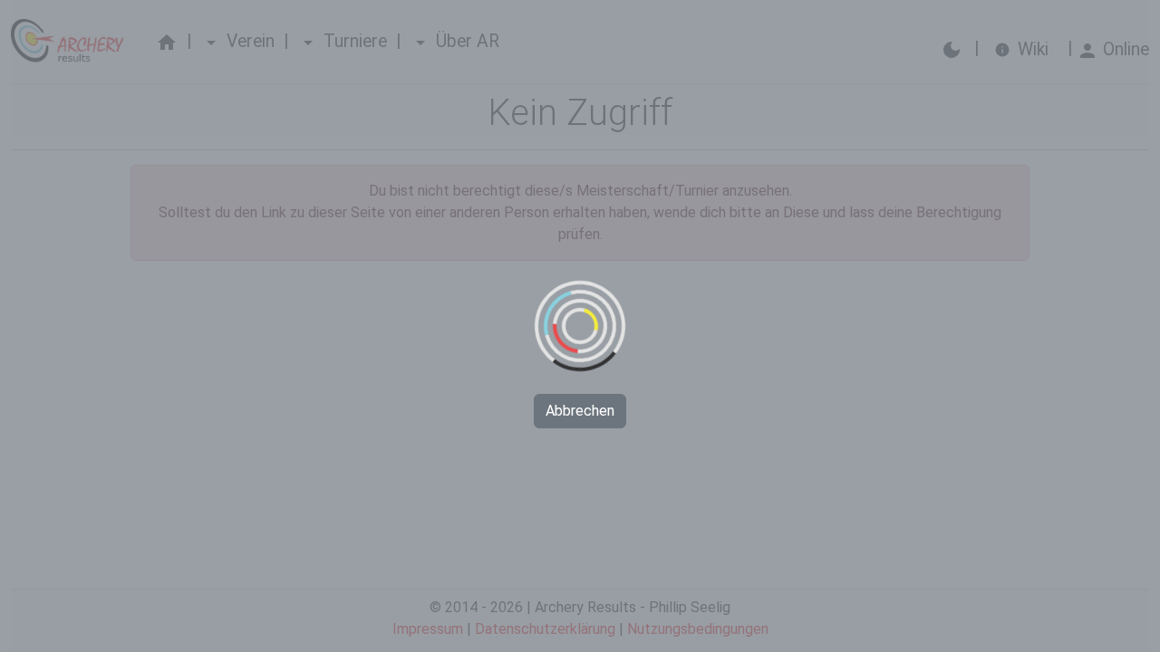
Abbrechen (580, 410)
